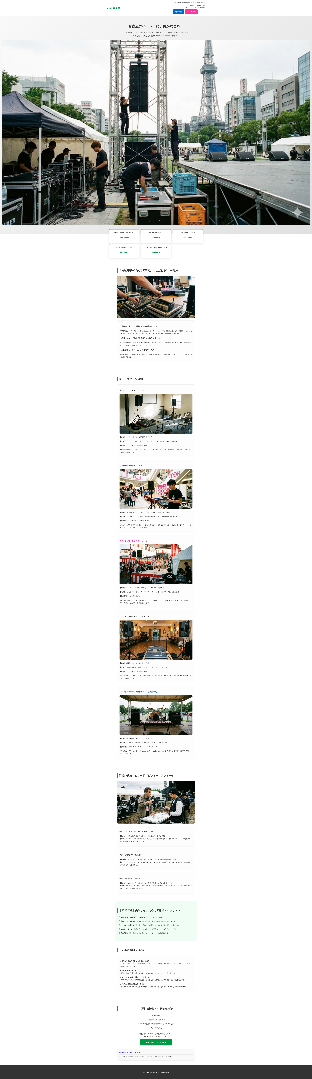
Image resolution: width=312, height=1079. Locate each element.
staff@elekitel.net (200, 7)
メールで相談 (191, 12)
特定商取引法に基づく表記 (125, 1052)
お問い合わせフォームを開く (156, 1042)
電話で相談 (178, 12)
